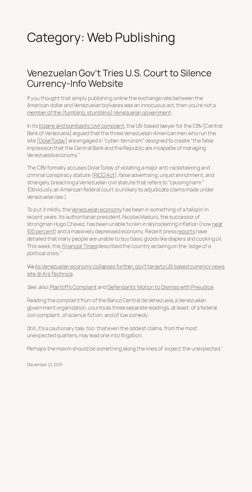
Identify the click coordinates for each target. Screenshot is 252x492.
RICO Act (104, 174)
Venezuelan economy (96, 209)
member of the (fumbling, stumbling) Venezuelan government (99, 112)
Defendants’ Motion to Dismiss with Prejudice (161, 286)
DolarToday (52, 140)
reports (186, 231)
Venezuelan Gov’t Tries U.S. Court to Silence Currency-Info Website (119, 78)
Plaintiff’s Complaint (73, 286)
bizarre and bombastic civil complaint (81, 125)
